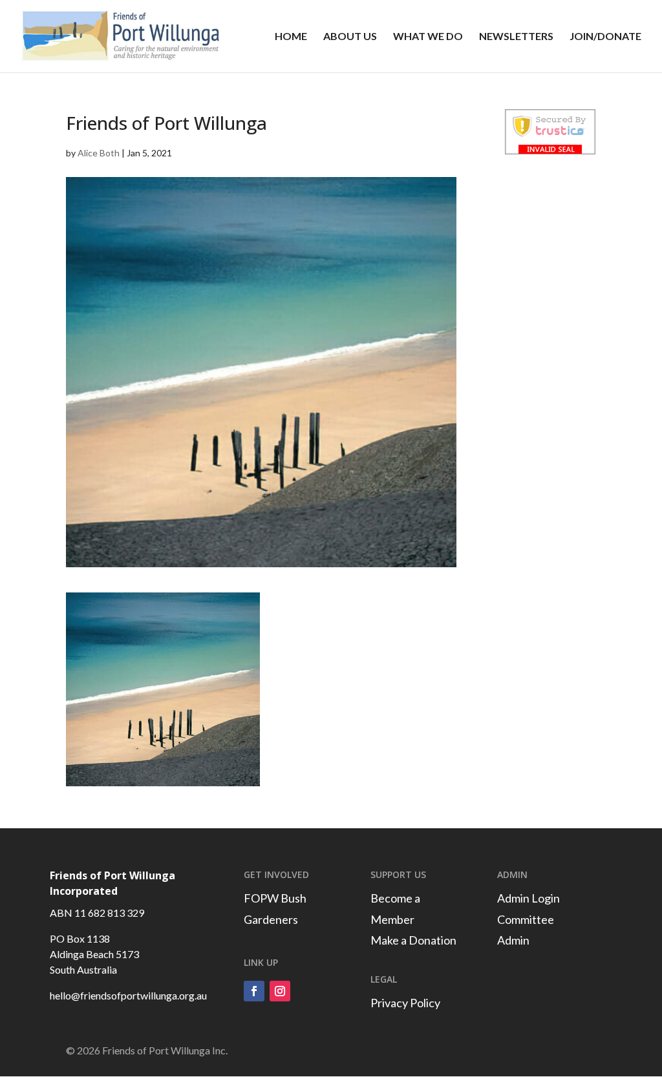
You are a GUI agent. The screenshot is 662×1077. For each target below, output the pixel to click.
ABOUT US (350, 37)
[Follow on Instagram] (280, 991)
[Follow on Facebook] (254, 991)
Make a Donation (413, 940)
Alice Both (99, 152)
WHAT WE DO (428, 37)
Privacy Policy (405, 1003)
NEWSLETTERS (516, 37)
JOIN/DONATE (605, 37)
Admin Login (528, 898)
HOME (291, 37)
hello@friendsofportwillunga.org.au (128, 995)
